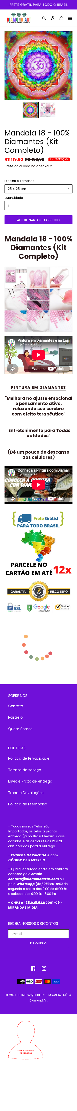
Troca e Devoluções (26, 792)
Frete (9, 166)
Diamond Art (39, 1000)
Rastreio (15, 717)
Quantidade (14, 197)
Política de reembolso (27, 804)
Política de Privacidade (28, 758)
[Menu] (70, 18)
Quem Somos (20, 728)
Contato (15, 706)
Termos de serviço (24, 769)
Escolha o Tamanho (19, 181)
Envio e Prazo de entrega (30, 781)
